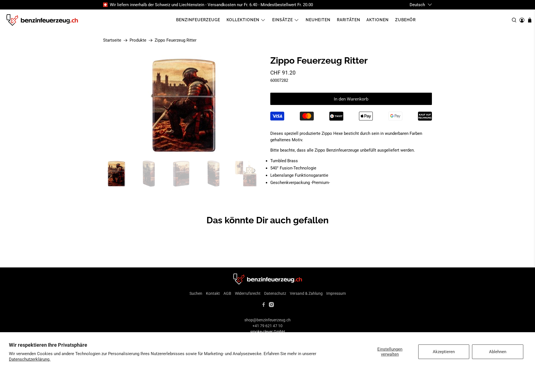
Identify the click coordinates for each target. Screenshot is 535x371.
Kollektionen (243, 20)
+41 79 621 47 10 (267, 326)
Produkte (138, 40)
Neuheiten (318, 20)
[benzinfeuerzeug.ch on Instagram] (271, 305)
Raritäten (348, 20)
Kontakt (213, 293)
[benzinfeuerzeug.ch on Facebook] (263, 305)
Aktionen (377, 20)
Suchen (195, 293)
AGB (227, 293)
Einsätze (282, 20)
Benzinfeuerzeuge (198, 20)
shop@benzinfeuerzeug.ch (267, 320)
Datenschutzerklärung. (29, 359)
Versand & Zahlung (306, 293)
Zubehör (405, 20)
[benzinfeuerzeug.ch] (42, 20)
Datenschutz (275, 293)
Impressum (336, 293)
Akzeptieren (444, 351)
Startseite (112, 40)
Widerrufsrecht (248, 293)
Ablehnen (497, 351)
